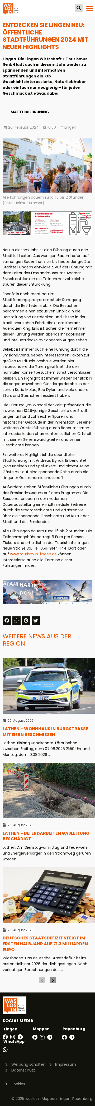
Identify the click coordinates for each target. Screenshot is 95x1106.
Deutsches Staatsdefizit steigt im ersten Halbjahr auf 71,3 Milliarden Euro (45, 943)
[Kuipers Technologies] (47, 603)
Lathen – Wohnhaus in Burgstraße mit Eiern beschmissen (45, 732)
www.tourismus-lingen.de (33, 554)
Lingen (70, 127)
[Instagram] (12, 1037)
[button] (79, 8)
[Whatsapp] (5, 1049)
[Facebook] (5, 1037)
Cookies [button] (18, 1084)
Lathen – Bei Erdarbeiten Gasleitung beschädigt (46, 836)
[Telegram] (20, 1037)
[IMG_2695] (47, 234)
